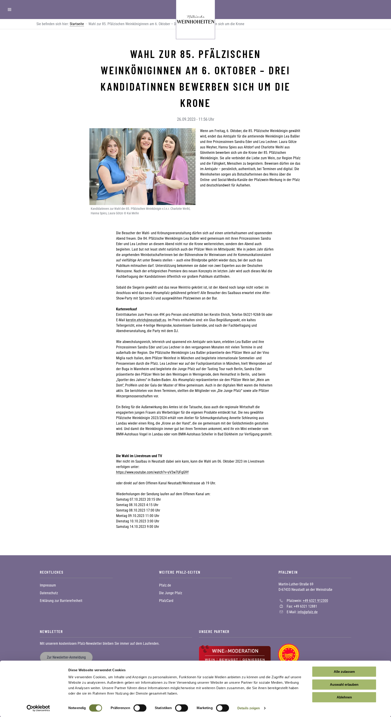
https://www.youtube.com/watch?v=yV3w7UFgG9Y (152, 472)
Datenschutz (49, 593)
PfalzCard (166, 601)
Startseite (77, 24)
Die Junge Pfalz (170, 593)
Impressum (48, 585)
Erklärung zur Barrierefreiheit (61, 601)
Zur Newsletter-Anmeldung (66, 657)
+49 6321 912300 (315, 601)
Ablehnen (344, 697)
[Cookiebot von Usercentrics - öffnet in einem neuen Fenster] (38, 708)
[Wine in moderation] (235, 654)
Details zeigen (248, 708)
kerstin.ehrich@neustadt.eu (146, 320)
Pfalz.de (165, 585)
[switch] (140, 708)
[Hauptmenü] (9, 9)
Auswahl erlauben (344, 684)
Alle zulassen (344, 672)
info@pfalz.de (308, 612)
